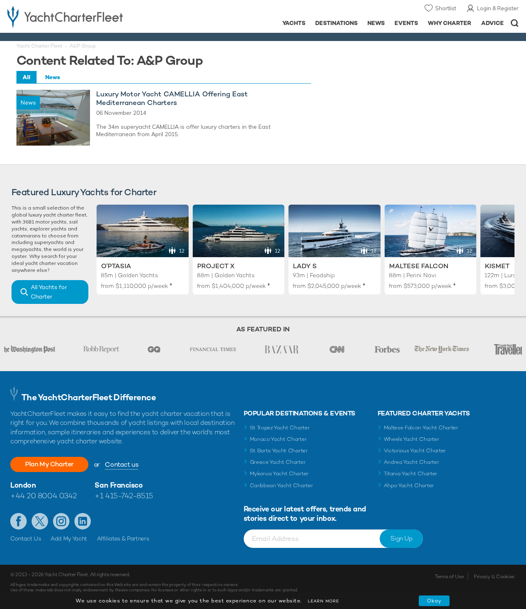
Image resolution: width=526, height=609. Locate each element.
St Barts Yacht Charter (279, 450)
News (376, 23)
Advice (492, 23)
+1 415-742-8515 (124, 495)
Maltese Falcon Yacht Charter (421, 427)
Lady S (305, 266)
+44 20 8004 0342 (43, 495)
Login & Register (498, 8)
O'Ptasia (116, 266)
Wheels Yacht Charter (411, 439)
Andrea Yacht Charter (411, 461)
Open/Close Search (515, 23)
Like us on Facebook (18, 521)
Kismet (497, 266)
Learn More (323, 601)
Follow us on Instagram (61, 521)
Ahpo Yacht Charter (409, 485)
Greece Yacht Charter (278, 461)
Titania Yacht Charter (410, 473)
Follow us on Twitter (40, 521)
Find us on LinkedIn (82, 521)
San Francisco (119, 485)
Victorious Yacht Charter (415, 450)
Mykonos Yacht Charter (279, 473)
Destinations (336, 23)
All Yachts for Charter (49, 291)
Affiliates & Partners (123, 538)
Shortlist (445, 8)
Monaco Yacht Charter (278, 439)
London (23, 485)
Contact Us (25, 538)
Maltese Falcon (418, 266)
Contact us (121, 464)
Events (406, 23)
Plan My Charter (49, 464)
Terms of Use (449, 576)
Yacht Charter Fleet (39, 46)
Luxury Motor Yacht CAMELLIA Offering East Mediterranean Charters (172, 98)
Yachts (294, 23)
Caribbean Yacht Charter (281, 485)
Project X (216, 266)
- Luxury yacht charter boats (81, 16)
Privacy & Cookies (494, 576)
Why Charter (450, 23)
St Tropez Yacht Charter (280, 427)
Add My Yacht (69, 538)
